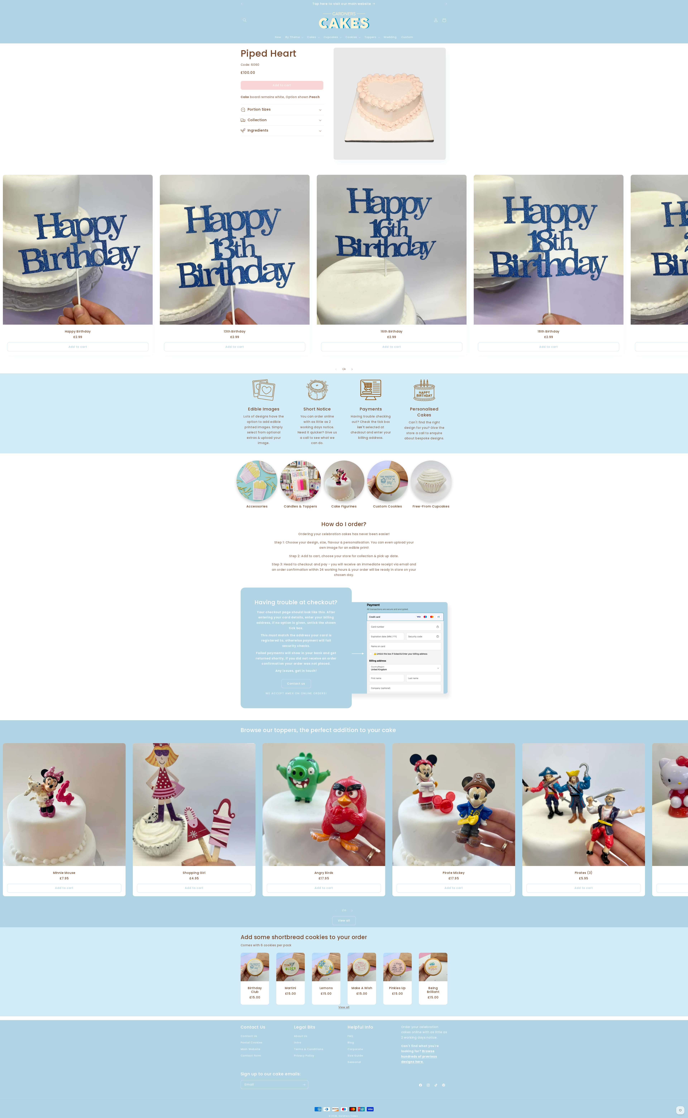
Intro (297, 1042)
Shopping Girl (194, 873)
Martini (290, 988)
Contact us (296, 684)
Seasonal (354, 1062)
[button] (245, 20)
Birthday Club (255, 990)
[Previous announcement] (242, 3)
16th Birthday (392, 332)
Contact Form (251, 1055)
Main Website (251, 1049)
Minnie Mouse (64, 873)
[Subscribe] (304, 1084)
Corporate (355, 1049)
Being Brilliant (433, 990)
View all (344, 920)
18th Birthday (549, 332)
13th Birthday (234, 332)
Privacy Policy (304, 1055)
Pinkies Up (397, 988)
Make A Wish (361, 988)
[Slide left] (336, 369)
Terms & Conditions (308, 1049)
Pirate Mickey (454, 873)
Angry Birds (323, 873)
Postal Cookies (251, 1042)
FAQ (350, 1036)
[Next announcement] (446, 3)
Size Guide (355, 1055)
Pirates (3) (584, 873)
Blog (351, 1042)
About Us (300, 1036)
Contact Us (249, 1036)
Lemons (326, 988)
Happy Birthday (78, 332)
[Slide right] (352, 369)
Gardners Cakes (348, 1116)
